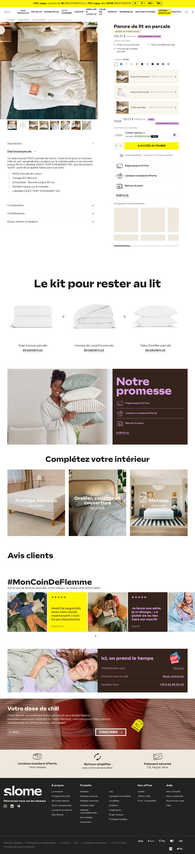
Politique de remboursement (19, 847)
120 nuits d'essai (60, 800)
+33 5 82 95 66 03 (172, 684)
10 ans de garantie (61, 805)
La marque (57, 791)
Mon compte (173, 791)
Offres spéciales (164, 12)
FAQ (168, 805)
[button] (186, 12)
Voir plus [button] (122, 195)
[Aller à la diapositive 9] (27, 116)
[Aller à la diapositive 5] (18, 116)
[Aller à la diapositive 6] (20, 116)
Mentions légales (13, 843)
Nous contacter (173, 676)
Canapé (78, 12)
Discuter (178, 668)
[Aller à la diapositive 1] (97, 635)
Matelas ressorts (89, 800)
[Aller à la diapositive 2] (12, 116)
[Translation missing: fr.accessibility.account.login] (192, 12)
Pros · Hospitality (147, 800)
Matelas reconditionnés (88, 811)
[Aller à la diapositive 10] (29, 116)
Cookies (65, 843)
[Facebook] (18, 806)
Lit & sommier (67, 12)
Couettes (114, 800)
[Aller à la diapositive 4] (16, 116)
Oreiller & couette (91, 12)
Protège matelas (118, 819)
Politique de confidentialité (40, 843)
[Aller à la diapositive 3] (14, 116)
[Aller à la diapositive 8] (25, 116)
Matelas (36, 12)
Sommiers (85, 822)
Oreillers (113, 805)
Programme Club (60, 796)
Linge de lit (102, 12)
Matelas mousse (89, 796)
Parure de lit (39, 20)
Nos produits (23, 12)
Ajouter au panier (152, 145)
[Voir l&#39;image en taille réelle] (49, 70)
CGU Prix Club (118, 843)
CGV (75, 843)
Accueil (11, 20)
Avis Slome (57, 814)
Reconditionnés (145, 12)
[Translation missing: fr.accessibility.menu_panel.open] (7, 12)
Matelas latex (87, 805)
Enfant (112, 12)
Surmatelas (51, 12)
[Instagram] (5, 806)
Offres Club (144, 796)
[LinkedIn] (12, 806)
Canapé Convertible (120, 796)
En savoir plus (33, 350)
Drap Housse (116, 814)
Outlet (141, 791)
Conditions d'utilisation (94, 843)
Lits (111, 791)
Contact (176, 12)
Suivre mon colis (175, 800)
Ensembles (126, 12)
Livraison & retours (61, 810)
